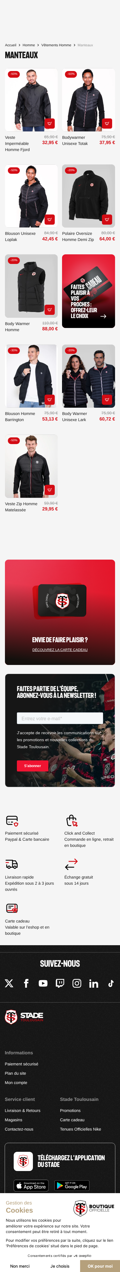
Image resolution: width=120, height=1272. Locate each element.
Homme (29, 45)
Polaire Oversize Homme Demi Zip (78, 236)
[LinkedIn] (93, 984)
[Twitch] (60, 984)
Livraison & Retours (22, 1110)
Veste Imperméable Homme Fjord (17, 143)
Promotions (70, 1110)
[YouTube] (43, 984)
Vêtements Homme (56, 45)
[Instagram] (77, 984)
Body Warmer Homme (17, 326)
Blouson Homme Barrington (20, 416)
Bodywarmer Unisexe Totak (75, 140)
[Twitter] (9, 984)
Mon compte (16, 1082)
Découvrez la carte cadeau (60, 650)
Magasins (13, 1119)
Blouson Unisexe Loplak (20, 236)
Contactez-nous (19, 1129)
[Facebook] (26, 984)
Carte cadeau (72, 1119)
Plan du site (15, 1073)
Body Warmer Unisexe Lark (74, 416)
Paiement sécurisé (21, 1064)
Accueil (10, 45)
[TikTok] (111, 984)
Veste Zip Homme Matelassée (21, 506)
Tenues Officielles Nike (80, 1129)
